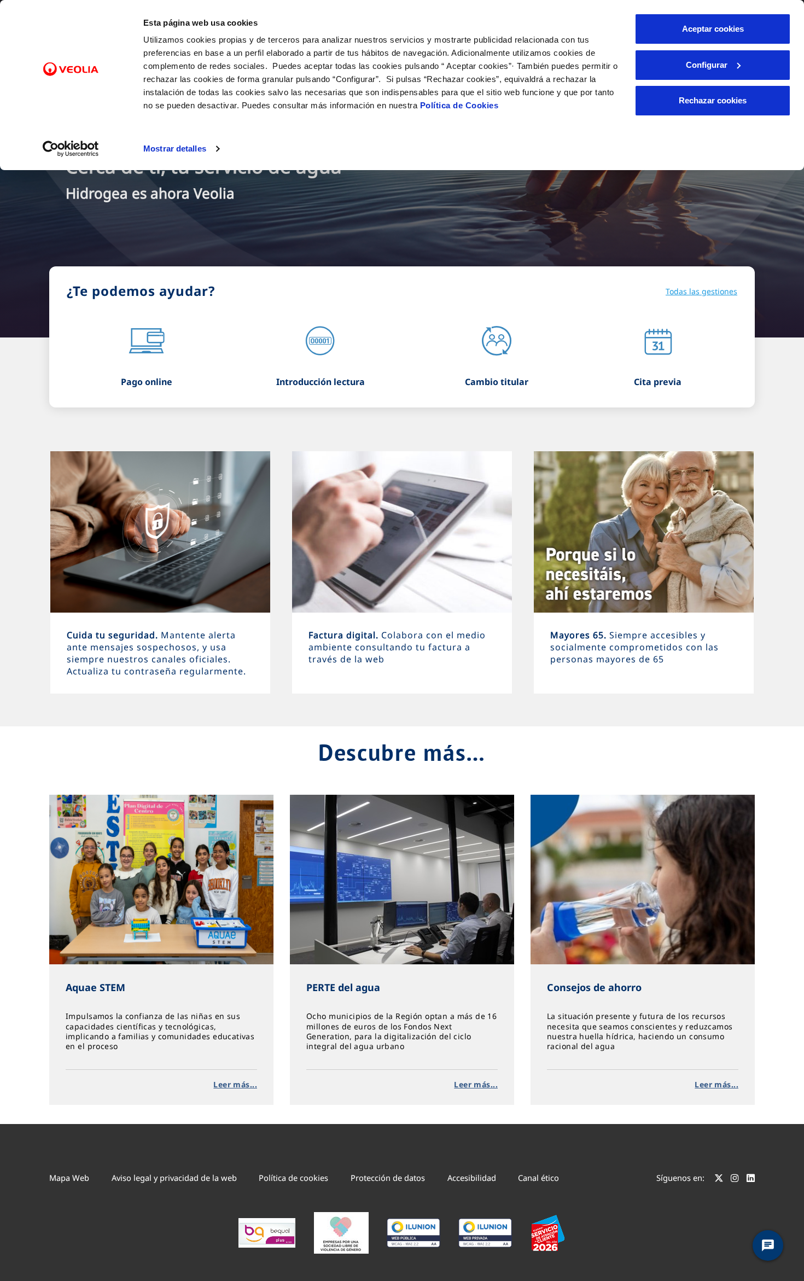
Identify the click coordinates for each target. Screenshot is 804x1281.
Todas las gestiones (701, 291)
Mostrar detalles (174, 148)
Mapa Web (69, 1177)
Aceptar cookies (713, 28)
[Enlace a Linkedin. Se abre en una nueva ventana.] (751, 1179)
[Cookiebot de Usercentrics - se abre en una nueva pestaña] (71, 149)
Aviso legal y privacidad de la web (174, 1177)
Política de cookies (293, 1177)
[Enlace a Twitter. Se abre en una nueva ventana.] (719, 1179)
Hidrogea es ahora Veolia (150, 193)
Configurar (706, 64)
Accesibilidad (471, 1177)
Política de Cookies (459, 105)
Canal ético (538, 1177)
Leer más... (235, 1084)
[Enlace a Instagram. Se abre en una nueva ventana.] (735, 1179)
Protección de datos (388, 1177)
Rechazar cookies (713, 100)
